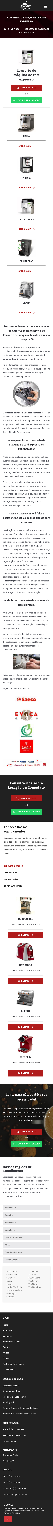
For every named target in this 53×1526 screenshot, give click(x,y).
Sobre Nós (7, 1330)
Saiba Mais (24, 146)
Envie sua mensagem (29, 100)
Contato (6, 1358)
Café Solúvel (10, 872)
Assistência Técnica (11, 1342)
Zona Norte (10, 1207)
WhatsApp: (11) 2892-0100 (14, 1488)
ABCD (7, 1245)
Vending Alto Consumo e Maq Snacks (19, 1413)
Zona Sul (9, 1215)
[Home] (5, 29)
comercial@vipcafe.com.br (15, 1494)
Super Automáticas (11, 1391)
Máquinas (7, 1336)
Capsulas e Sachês (11, 1386)
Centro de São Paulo (14, 1237)
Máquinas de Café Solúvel (14, 1397)
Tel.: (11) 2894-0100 (11, 1482)
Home (5, 1325)
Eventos (6, 1347)
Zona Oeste (10, 1222)
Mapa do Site (9, 1369)
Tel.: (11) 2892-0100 (11, 1476)
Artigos (6, 1353)
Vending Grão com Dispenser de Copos (20, 1408)
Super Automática (13, 886)
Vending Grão (11, 879)
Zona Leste (10, 1230)
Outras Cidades (12, 1259)
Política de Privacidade (13, 1364)
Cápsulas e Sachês (13, 866)
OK (8, 1519)
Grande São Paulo (13, 1252)
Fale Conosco (28, 88)
